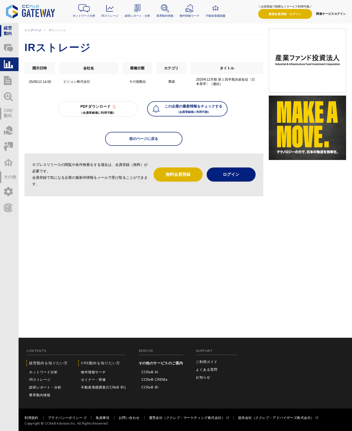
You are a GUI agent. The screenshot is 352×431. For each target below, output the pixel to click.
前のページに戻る (143, 139)
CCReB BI (150, 387)
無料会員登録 (178, 174)
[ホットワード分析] (9, 48)
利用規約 (31, 418)
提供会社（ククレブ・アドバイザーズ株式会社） (276, 417)
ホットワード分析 (84, 15)
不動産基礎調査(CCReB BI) (103, 387)
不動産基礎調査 (215, 15)
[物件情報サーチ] (9, 130)
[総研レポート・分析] (9, 80)
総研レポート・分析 (137, 15)
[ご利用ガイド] (9, 191)
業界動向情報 (164, 15)
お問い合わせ (129, 418)
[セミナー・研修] (9, 146)
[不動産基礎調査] (9, 163)
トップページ (32, 30)
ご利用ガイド (206, 362)
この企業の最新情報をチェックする (193, 108)
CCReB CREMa (154, 380)
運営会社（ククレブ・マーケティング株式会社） (187, 417)
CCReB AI (149, 372)
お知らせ (203, 377)
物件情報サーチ (189, 15)
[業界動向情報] (9, 97)
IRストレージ (110, 15)
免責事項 (103, 418)
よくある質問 (206, 369)
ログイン (285, 13)
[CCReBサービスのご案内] (9, 208)
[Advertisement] (143, 240)
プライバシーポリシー (65, 417)
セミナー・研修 (93, 380)
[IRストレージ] (9, 64)
